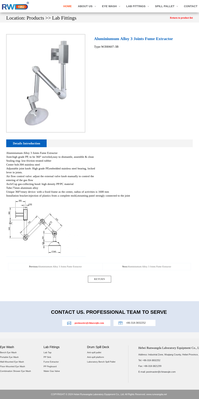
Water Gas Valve (52, 371)
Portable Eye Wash (9, 357)
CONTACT (190, 6)
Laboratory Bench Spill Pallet (101, 361)
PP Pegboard (50, 366)
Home (67, 6)
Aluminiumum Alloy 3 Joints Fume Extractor (60, 266)
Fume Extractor (51, 361)
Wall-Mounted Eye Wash (12, 361)
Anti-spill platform (95, 357)
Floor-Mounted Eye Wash (12, 366)
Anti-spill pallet (94, 352)
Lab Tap (47, 352)
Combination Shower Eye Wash (15, 371)
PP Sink (47, 357)
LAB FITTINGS (136, 6)
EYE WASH (109, 6)
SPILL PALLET (164, 6)
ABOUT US (85, 6)
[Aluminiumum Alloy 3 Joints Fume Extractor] (45, 36)
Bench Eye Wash (8, 352)
